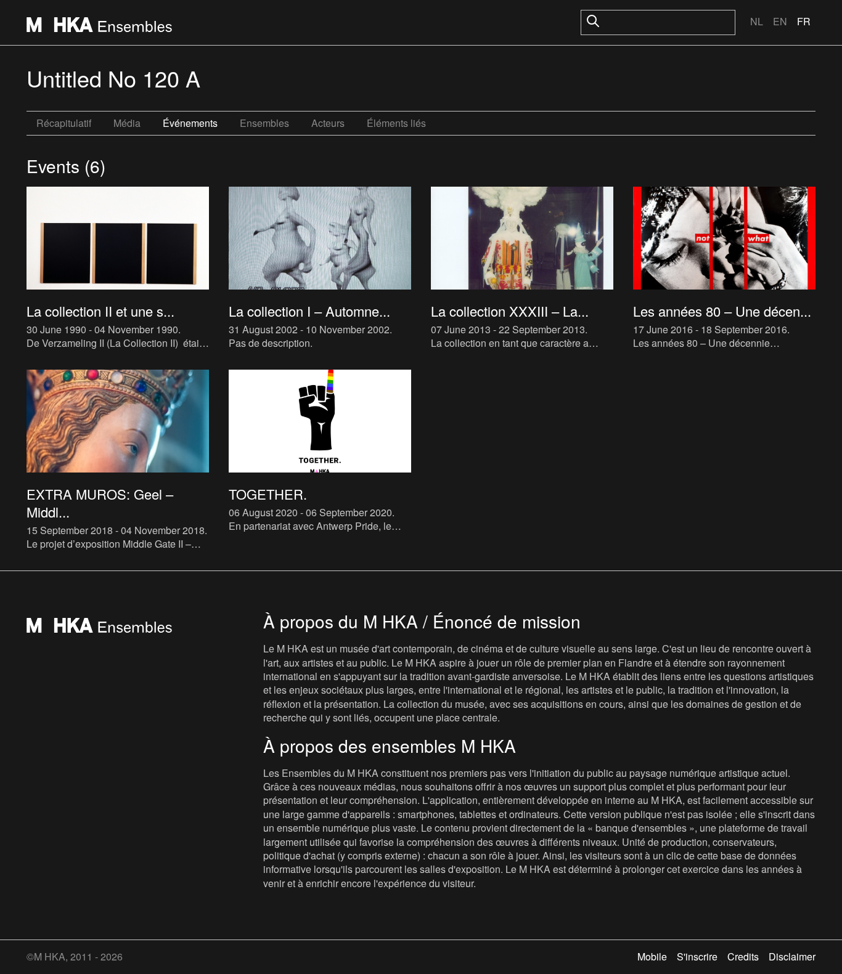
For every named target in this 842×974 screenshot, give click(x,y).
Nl (756, 21)
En (780, 21)
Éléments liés (396, 123)
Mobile (652, 956)
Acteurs (328, 123)
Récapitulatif (63, 123)
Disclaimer (792, 956)
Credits (743, 956)
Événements (190, 123)
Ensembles (264, 123)
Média (127, 123)
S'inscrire (697, 956)
